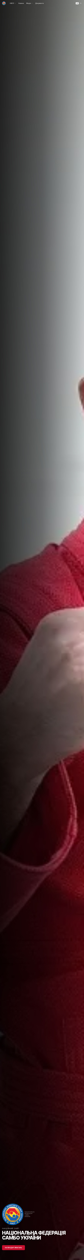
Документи (39, 3)
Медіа (28, 3)
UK (77, 3)
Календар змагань (13, 1247)
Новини (21, 3)
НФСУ (12, 3)
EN (80, 3)
